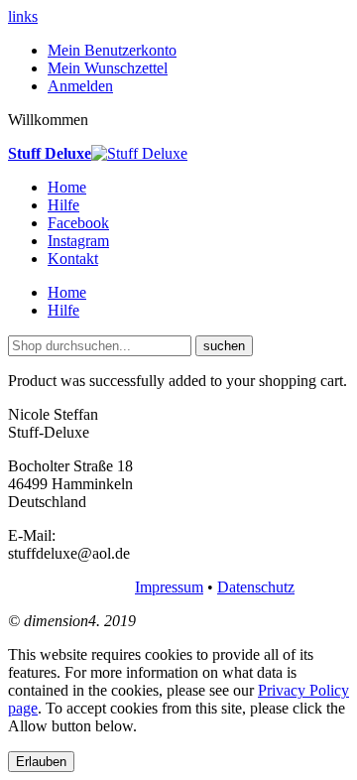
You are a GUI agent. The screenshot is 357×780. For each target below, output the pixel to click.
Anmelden (80, 85)
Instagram (78, 240)
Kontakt (73, 258)
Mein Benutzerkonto (112, 50)
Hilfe (63, 204)
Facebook (78, 222)
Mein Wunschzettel (108, 68)
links (23, 16)
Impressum (169, 587)
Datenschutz (256, 587)
